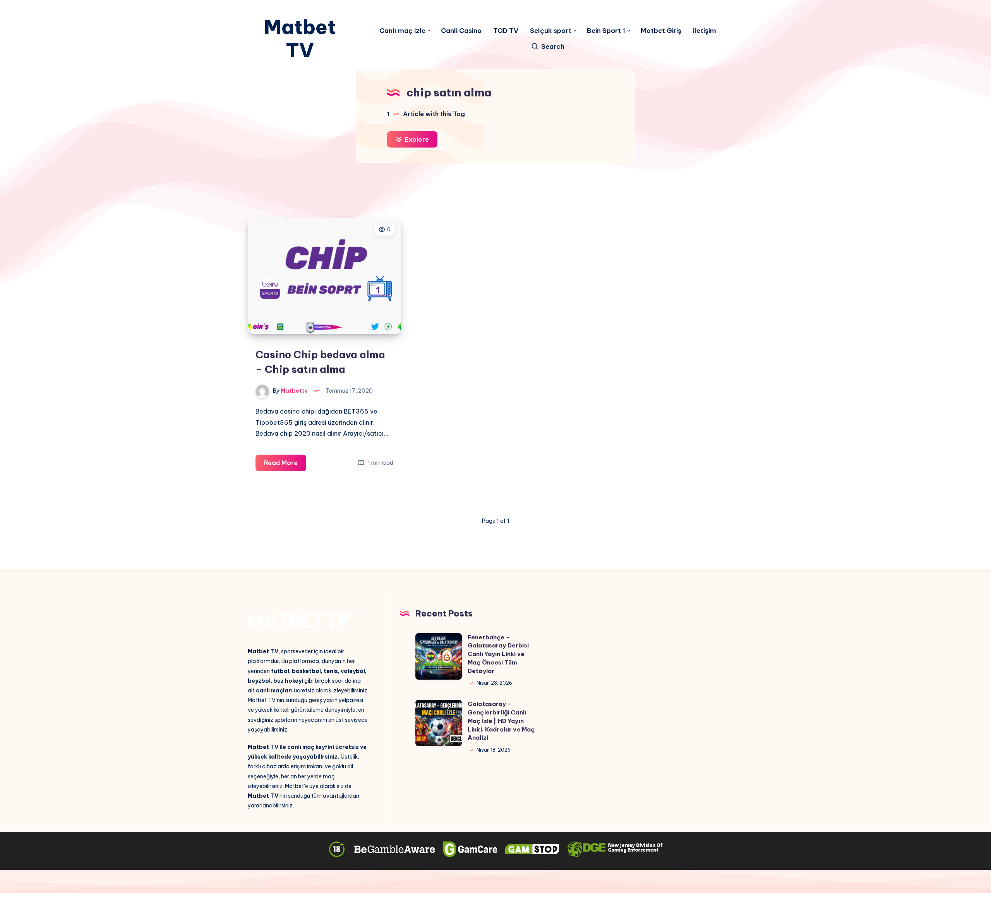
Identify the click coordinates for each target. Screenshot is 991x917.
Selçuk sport (550, 31)
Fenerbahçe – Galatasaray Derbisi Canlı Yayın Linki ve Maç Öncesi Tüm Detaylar (498, 654)
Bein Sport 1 (606, 31)
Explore (416, 139)
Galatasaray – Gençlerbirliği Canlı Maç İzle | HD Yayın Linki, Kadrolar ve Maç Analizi (501, 720)
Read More (285, 464)
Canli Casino (461, 31)
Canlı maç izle (402, 31)
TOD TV (505, 31)
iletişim (704, 31)
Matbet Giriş (661, 31)
